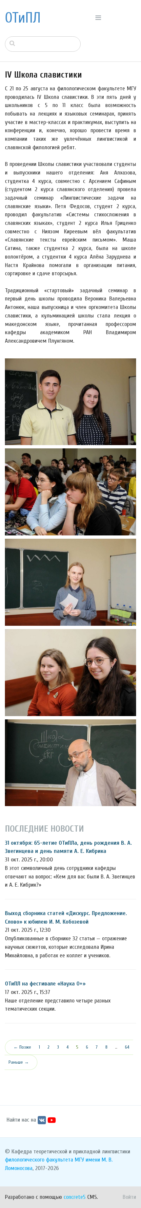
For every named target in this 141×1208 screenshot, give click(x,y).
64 (127, 1047)
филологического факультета (39, 1159)
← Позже (22, 1047)
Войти (129, 1197)
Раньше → (19, 1062)
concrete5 (75, 1197)
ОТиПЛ (23, 18)
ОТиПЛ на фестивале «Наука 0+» (45, 983)
